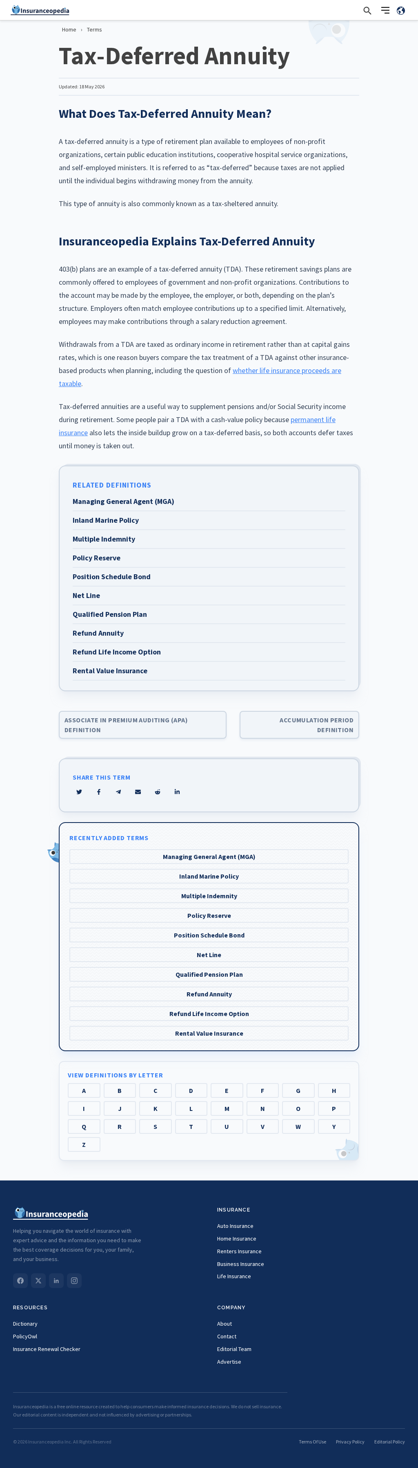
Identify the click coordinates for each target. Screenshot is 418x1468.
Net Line (209, 955)
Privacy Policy (350, 1442)
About (224, 1323)
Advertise (229, 1361)
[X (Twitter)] (38, 1280)
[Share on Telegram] (118, 791)
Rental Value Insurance (209, 1033)
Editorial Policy (389, 1442)
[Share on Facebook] (98, 791)
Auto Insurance (235, 1226)
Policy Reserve (209, 915)
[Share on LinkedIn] (177, 791)
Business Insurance (240, 1264)
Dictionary (25, 1323)
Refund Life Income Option (209, 1013)
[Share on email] (157, 791)
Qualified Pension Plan (209, 974)
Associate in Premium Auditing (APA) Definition (126, 725)
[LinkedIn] (56, 1280)
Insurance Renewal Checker (46, 1349)
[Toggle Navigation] (385, 10)
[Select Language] (400, 10)
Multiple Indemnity (209, 896)
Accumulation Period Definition (317, 725)
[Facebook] (20, 1280)
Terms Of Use (312, 1442)
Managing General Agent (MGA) (209, 856)
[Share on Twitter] (79, 791)
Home (69, 29)
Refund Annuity (209, 994)
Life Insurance (234, 1276)
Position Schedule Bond (209, 935)
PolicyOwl (25, 1336)
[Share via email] (138, 791)
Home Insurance (236, 1238)
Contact (226, 1336)
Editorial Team (234, 1349)
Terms (94, 29)
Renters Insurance (239, 1251)
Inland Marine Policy (209, 876)
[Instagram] (74, 1280)
